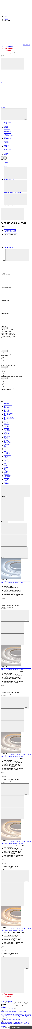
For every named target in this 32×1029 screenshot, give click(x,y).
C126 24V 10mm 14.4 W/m (10, 233)
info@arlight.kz (11, 1001)
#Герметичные (7, 470)
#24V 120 (6, 422)
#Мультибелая (7, 475)
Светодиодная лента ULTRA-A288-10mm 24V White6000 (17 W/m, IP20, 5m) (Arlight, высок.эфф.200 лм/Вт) (16, 581)
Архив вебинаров (17, 1022)
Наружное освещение (6, 144)
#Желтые (6, 471)
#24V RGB (6, 429)
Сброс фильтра (4, 313)
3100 (4, 359)
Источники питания (6, 125)
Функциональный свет (11, 1014)
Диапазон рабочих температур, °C (9, 388)
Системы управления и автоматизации (13, 1012)
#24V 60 (6, 425)
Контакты (10, 46)
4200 (4, 360)
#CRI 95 (6, 457)
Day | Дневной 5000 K (8, 331)
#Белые (5, 468)
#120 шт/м (6, 403)
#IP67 (5, 464)
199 (3, 383)
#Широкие (6, 483)
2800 (4, 357)
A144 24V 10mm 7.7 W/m (10, 231)
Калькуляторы (7, 1023)
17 (3, 352)
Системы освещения (6, 141)
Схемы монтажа (15, 1023)
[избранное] (12, 639)
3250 (4, 370)
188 (3, 380)
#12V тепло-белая (8, 417)
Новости (6, 18)
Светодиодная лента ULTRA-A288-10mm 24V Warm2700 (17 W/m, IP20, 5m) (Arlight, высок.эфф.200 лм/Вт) (16, 929)
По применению (5, 300)
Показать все (4, 496)
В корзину (26, 620)
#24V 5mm (6, 424)
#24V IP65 (6, 426)
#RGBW (6, 467)
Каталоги (3, 1022)
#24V (5, 421)
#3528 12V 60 (7, 444)
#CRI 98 (6, 459)
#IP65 (5, 463)
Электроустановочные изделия (11, 1017)
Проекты (6, 19)
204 (3, 386)
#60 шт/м (6, 452)
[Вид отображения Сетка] (12, 503)
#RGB (5, 465)
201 (3, 385)
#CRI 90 (6, 456)
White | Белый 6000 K (8, 329)
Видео (7, 1022)
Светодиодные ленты (6, 1011)
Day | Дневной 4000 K (8, 333)
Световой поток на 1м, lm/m (8, 365)
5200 (4, 362)
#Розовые (6, 479)
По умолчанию (4, 521)
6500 (4, 364)
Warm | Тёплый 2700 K (8, 336)
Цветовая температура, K (7, 354)
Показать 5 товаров (5, 389)
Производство (7, 1019)
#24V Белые (7, 430)
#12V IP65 (6, 409)
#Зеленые (6, 472)
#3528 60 (6, 447)
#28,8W (5, 432)
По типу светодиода (6, 287)
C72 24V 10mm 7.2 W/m (10, 230)
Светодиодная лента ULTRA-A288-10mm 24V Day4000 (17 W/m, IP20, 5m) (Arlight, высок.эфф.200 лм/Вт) (16, 755)
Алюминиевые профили (7, 133)
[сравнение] (12, 627)
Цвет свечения (4, 326)
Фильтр (3, 557)
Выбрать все (4, 328)
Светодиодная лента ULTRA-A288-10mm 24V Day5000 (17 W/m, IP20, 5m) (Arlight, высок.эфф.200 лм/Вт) (16, 668)
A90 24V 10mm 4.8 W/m (10, 229)
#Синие (6, 480)
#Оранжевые (7, 476)
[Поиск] (12, 64)
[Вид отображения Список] (12, 515)
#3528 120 (6, 441)
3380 (4, 373)
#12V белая (6, 415)
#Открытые (6, 478)
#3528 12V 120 (7, 442)
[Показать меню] (15, 173)
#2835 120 (6, 433)
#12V (5, 406)
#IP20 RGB (6, 461)
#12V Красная (7, 414)
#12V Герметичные (8, 413)
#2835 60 (6, 438)
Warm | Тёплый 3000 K (8, 334)
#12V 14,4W (7, 407)
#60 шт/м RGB (7, 455)
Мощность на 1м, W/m (6, 338)
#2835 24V (6, 437)
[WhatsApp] (12, 45)
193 (3, 381)
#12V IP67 (6, 410)
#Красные (6, 474)
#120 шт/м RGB (8, 405)
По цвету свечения (5, 274)
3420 (4, 375)
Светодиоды (7, 154)
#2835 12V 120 (7, 436)
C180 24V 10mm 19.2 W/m (10, 247)
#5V (5, 451)
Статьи (24, 1022)
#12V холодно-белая (9, 418)
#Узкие (5, 482)
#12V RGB (6, 411)
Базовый (3, 273)
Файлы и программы (24, 1023)
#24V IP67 (6, 428)
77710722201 (4, 1001)
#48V (5, 449)
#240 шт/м (6, 420)
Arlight (11, 1008)
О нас (5, 16)
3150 (4, 368)
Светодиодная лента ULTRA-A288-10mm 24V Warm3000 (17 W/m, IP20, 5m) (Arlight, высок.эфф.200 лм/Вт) (16, 842)
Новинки (6, 162)
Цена (2, 533)
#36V (5, 448)
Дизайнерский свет (22, 1014)
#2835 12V (6, 434)
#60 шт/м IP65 (7, 453)
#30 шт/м (6, 440)
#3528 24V (6, 445)
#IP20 (5, 460)
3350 (4, 372)
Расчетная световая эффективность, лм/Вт (11, 376)
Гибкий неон (5, 147)
